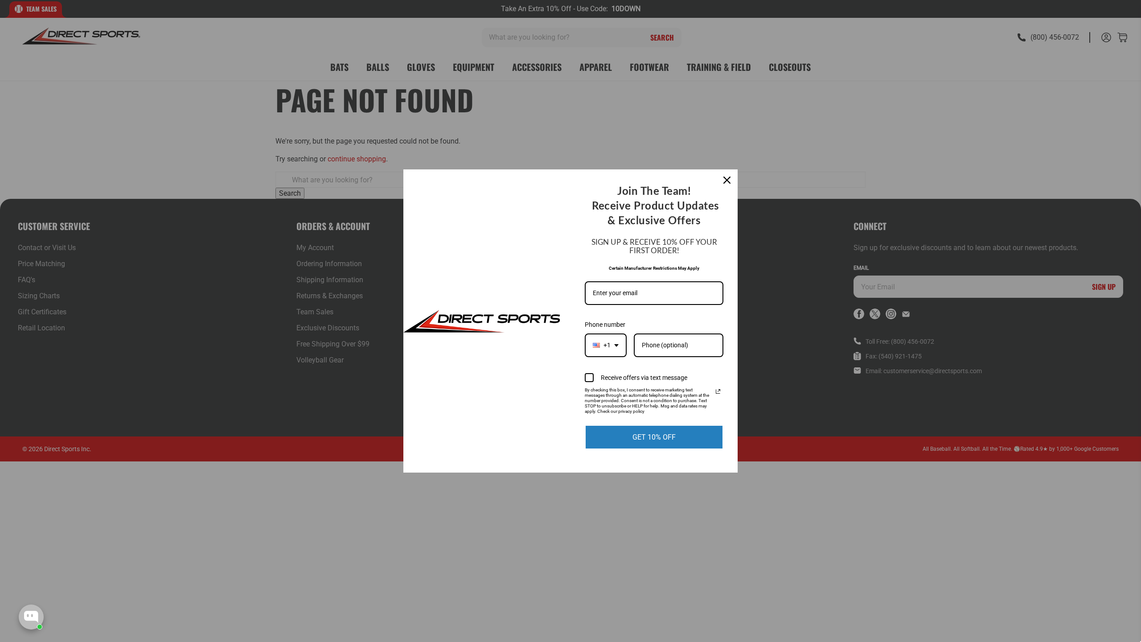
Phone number (605, 324)
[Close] (727, 180)
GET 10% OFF (654, 437)
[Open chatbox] (31, 617)
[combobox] (606, 345)
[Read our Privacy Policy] (718, 391)
